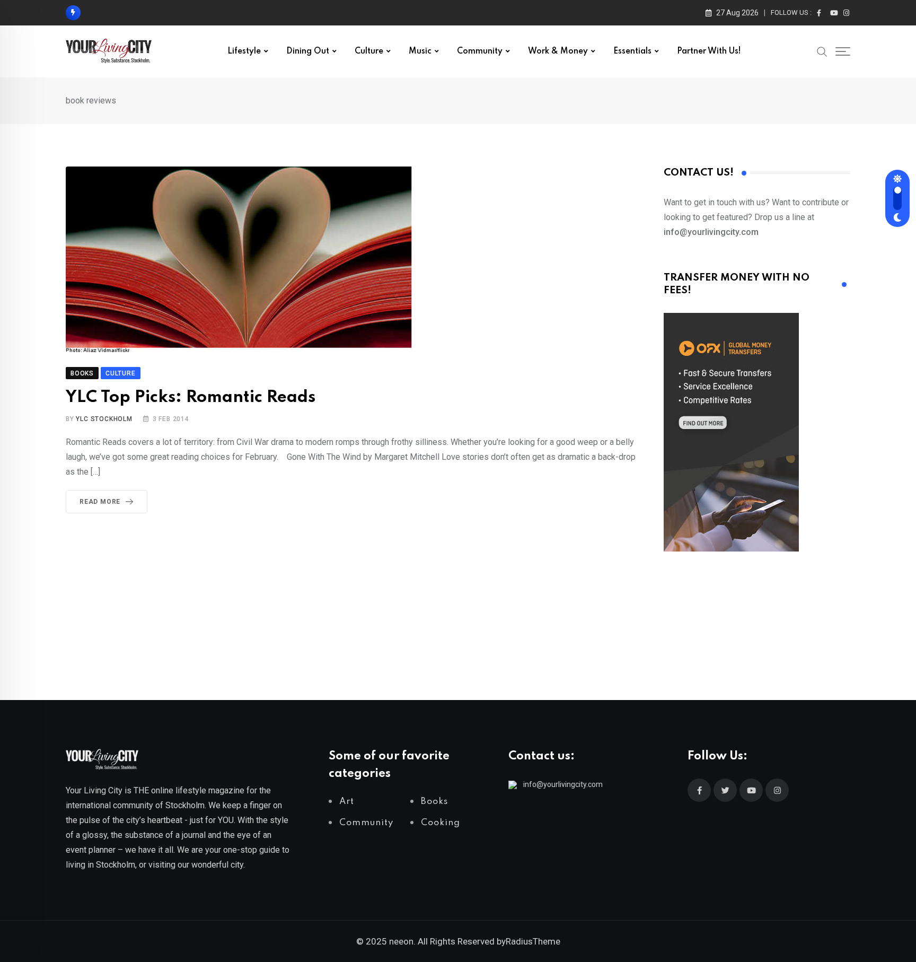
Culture (369, 51)
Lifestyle (244, 51)
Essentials (632, 51)
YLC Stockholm (104, 419)
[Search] (822, 51)
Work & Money (558, 51)
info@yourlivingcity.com (563, 784)
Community (480, 51)
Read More (100, 501)
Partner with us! (709, 51)
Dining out (307, 51)
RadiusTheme (533, 941)
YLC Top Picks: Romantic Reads (190, 397)
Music (420, 51)
